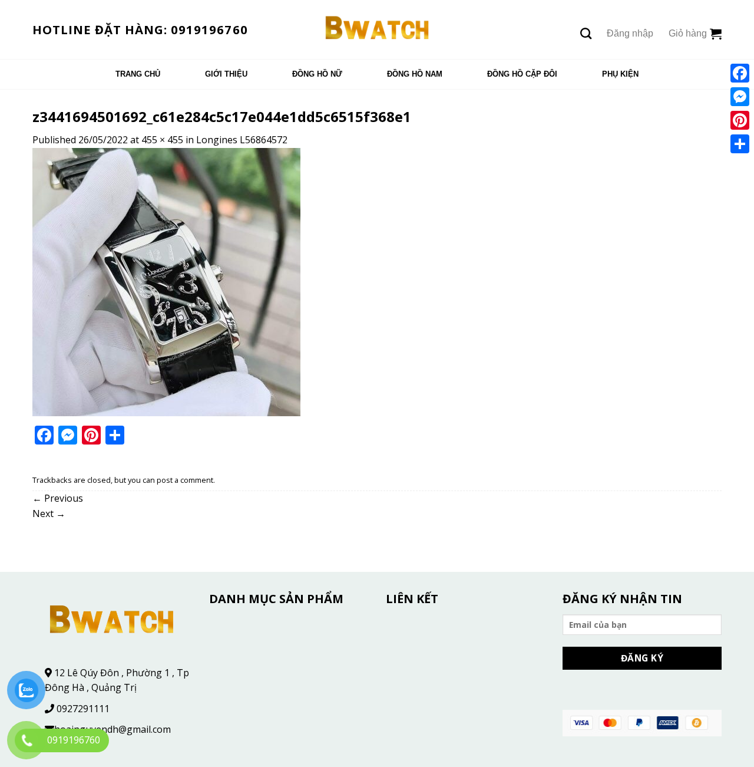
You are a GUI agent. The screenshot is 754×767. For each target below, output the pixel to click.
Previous (57, 498)
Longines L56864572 (241, 139)
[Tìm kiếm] (585, 33)
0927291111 (83, 708)
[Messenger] (740, 96)
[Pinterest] (740, 120)
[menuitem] (138, 74)
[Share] (740, 144)
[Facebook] (740, 73)
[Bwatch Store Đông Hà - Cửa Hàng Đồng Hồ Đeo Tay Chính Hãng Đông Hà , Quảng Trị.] (377, 29)
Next (48, 513)
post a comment (185, 480)
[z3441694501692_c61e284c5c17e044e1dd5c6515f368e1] (166, 281)
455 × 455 (162, 139)
